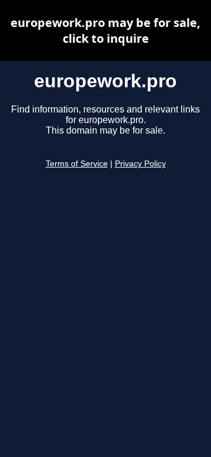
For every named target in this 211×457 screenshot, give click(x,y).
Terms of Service (77, 163)
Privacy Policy (140, 163)
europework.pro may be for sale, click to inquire (105, 30)
